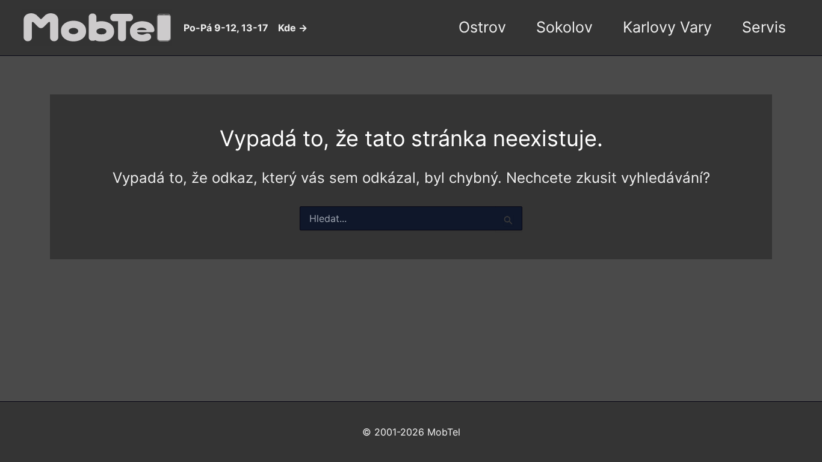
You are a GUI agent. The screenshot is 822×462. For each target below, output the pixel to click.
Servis (764, 27)
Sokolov (564, 27)
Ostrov (482, 27)
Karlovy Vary (667, 27)
